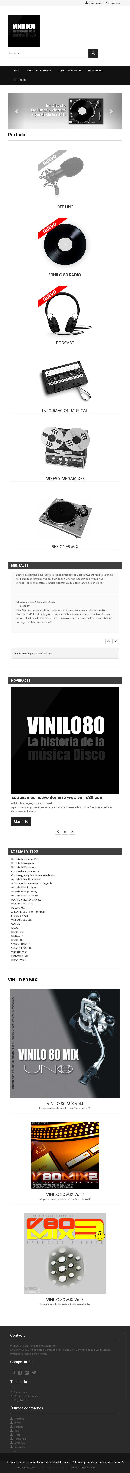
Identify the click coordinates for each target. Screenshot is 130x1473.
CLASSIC (15, 924)
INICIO (16, 71)
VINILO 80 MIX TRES (22, 904)
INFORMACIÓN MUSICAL (40, 71)
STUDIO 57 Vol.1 (19, 916)
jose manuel (20, 1447)
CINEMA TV (17, 936)
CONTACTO (19, 80)
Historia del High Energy (24, 892)
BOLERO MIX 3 (19, 908)
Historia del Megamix (22, 863)
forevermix (20, 1439)
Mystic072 (20, 1443)
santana (18, 1427)
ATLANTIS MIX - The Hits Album (28, 912)
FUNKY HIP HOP (19, 956)
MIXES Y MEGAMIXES (70, 71)
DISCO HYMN (18, 960)
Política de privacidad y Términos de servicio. (96, 1462)
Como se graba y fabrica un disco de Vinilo (33, 875)
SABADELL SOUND (21, 948)
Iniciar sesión (95, 3)
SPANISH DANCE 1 (20, 944)
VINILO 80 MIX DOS (21, 920)
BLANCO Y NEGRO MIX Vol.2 (26, 900)
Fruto (17, 1435)
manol (17, 1423)
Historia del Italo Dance (23, 888)
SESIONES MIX (95, 71)
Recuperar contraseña (26, 1396)
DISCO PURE (17, 932)
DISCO (14, 928)
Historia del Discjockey (23, 867)
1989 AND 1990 (19, 952)
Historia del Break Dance (24, 896)
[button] (108, 641)
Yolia (17, 1431)
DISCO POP (17, 940)
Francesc (19, 1419)
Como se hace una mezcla (25, 871)
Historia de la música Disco (25, 859)
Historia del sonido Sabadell (26, 879)
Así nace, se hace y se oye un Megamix (31, 883)
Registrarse (113, 3)
